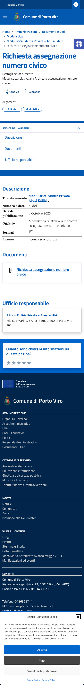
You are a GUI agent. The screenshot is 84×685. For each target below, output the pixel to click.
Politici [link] (6, 437)
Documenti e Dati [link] (14, 447)
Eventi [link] (6, 541)
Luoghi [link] (6, 537)
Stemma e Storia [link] (13, 546)
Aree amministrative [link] (16, 423)
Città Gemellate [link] (12, 551)
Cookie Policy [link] (33, 680)
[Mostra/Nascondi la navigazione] (4, 16)
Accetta (42, 649)
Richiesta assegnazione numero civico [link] (43, 271)
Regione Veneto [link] (15, 5)
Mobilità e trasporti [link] (15, 480)
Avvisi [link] (6, 513)
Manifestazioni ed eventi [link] (18, 560)
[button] (78, 617)
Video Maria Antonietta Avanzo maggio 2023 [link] (32, 555)
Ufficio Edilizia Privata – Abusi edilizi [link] (32, 315)
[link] (79, 44)
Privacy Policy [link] (48, 680)
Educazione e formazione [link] (18, 470)
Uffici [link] (5, 428)
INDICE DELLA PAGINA (16, 128)
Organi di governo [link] (14, 418)
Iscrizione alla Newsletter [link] (19, 518)
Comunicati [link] (9, 508)
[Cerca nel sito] (73, 16)
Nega (42, 660)
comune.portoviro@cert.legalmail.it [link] (32, 606)
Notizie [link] (7, 504)
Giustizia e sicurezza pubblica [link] (21, 475)
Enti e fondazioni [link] (13, 433)
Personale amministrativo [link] (19, 442)
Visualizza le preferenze (42, 671)
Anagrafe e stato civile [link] (17, 466)
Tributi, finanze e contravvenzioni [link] (24, 484)
